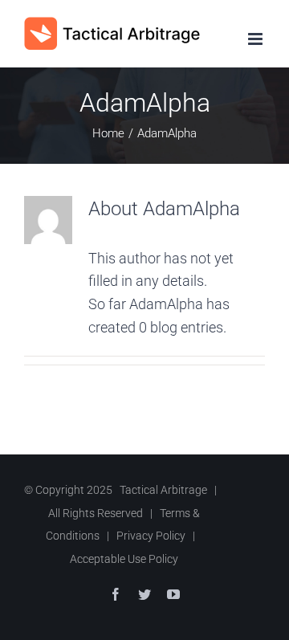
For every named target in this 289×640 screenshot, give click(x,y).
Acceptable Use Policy (124, 558)
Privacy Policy (150, 535)
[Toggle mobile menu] (256, 39)
